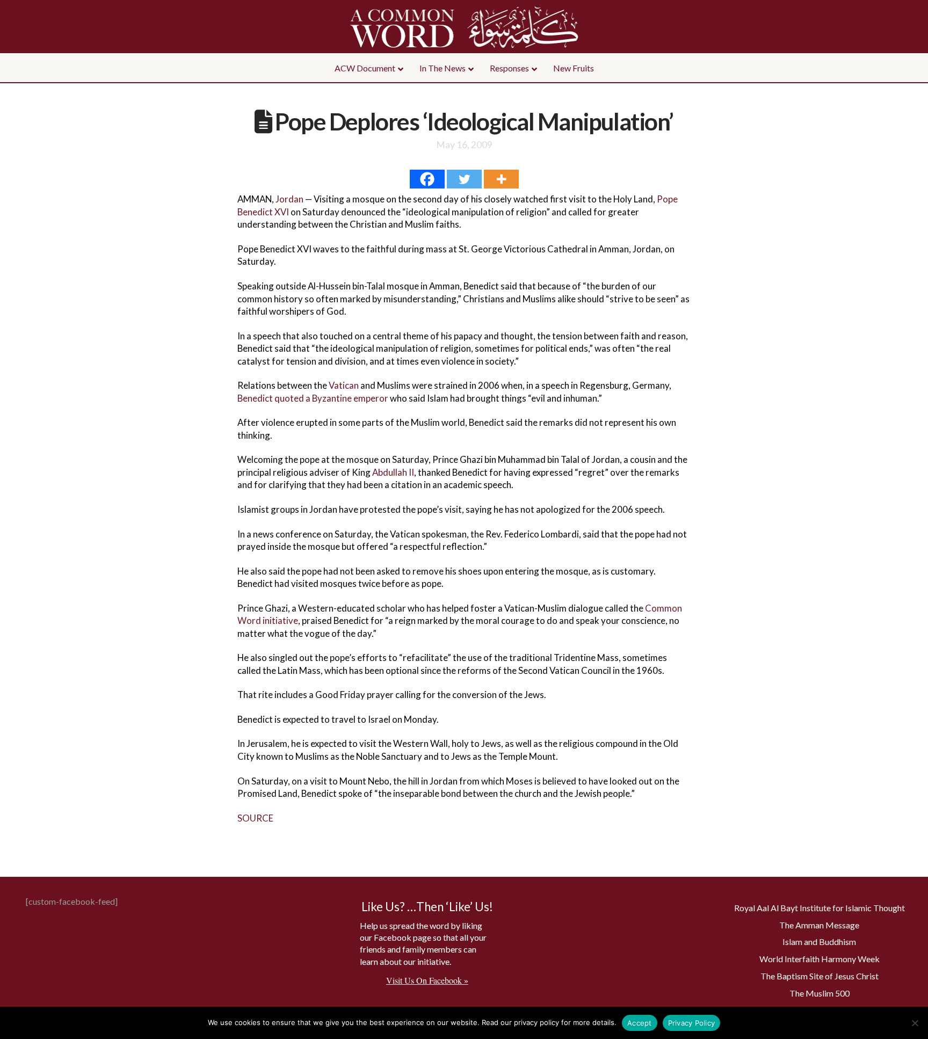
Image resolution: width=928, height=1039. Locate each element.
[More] (501, 179)
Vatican (344, 385)
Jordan (289, 199)
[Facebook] (427, 179)
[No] (914, 1023)
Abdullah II (393, 472)
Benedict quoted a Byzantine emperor (312, 398)
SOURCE (255, 818)
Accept (639, 1023)
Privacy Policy (691, 1023)
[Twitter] (464, 179)
